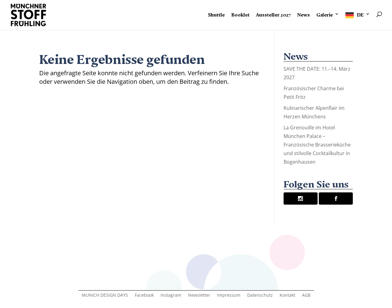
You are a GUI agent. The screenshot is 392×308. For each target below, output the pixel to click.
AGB (306, 295)
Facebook (144, 295)
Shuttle (216, 13)
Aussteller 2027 (273, 13)
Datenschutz (260, 295)
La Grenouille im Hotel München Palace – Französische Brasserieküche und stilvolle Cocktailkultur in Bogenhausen (317, 144)
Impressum (228, 295)
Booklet (240, 13)
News (303, 13)
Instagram (170, 295)
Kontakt (287, 295)
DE (360, 13)
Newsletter (199, 295)
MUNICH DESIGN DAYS (105, 295)
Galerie (324, 13)
